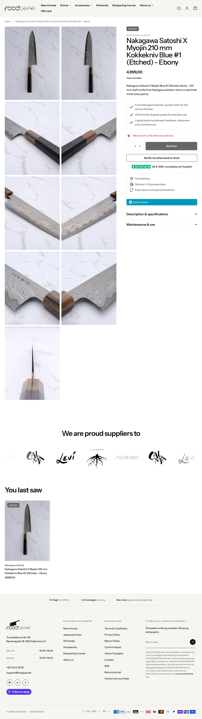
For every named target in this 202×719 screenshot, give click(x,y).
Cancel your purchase (117, 678)
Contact (109, 659)
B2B (107, 666)
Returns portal (113, 672)
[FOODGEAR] (20, 8)
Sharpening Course (74, 653)
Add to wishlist (140, 202)
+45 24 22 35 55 (15, 667)
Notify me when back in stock (162, 157)
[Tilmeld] (193, 642)
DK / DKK (91, 711)
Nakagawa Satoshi (138, 35)
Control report (113, 647)
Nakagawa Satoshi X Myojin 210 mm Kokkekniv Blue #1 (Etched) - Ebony (26, 571)
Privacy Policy (112, 634)
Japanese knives (72, 634)
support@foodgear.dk (18, 672)
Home (8, 21)
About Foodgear (114, 653)
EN (104, 711)
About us (68, 659)
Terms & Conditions (116, 628)
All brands (69, 640)
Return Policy (112, 640)
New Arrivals (70, 628)
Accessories (70, 647)
